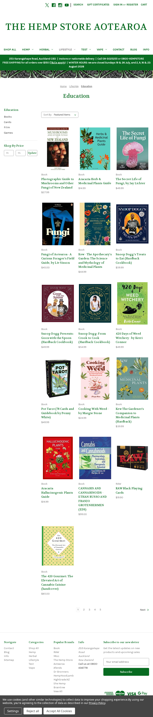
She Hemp (60, 683)
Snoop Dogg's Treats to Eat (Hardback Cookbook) (131, 258)
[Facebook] (54, 5)
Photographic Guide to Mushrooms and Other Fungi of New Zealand (57, 183)
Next (143, 609)
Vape (100, 49)
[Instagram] (60, 5)
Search (78, 4)
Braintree (59, 687)
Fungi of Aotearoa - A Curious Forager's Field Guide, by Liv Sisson (57, 258)
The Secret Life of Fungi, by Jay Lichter (130, 181)
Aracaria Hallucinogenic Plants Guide (57, 493)
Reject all (32, 711)
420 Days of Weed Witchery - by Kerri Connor (129, 338)
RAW (56, 652)
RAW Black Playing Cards (129, 491)
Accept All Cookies (59, 711)
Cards (7, 122)
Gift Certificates (98, 4)
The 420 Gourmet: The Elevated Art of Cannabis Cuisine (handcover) (57, 582)
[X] (47, 5)
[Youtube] (67, 5)
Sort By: (47, 114)
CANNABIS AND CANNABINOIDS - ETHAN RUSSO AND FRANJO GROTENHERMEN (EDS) (92, 499)
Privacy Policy (97, 703)
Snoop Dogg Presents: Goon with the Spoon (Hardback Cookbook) (57, 338)
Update (32, 153)
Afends (58, 667)
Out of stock (58, 385)
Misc (56, 656)
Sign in (117, 4)
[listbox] (65, 115)
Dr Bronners (61, 671)
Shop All (10, 49)
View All (58, 691)
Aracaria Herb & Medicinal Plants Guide (94, 181)
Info (146, 49)
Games (8, 132)
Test (84, 49)
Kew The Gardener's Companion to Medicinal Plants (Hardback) (130, 415)
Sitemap (9, 660)
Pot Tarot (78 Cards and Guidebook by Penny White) (57, 413)
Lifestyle (65, 49)
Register (132, 4)
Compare (57, 148)
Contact (118, 49)
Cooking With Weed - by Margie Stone (93, 411)
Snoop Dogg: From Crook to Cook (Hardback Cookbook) (94, 338)
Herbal (44, 49)
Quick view (57, 142)
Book (57, 648)
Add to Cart (58, 155)
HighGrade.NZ (62, 679)
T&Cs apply (57, 62)
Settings (13, 711)
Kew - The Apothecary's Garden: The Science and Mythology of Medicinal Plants (95, 260)
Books (8, 116)
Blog (133, 49)
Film (7, 127)
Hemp (26, 49)
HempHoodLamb (64, 675)
